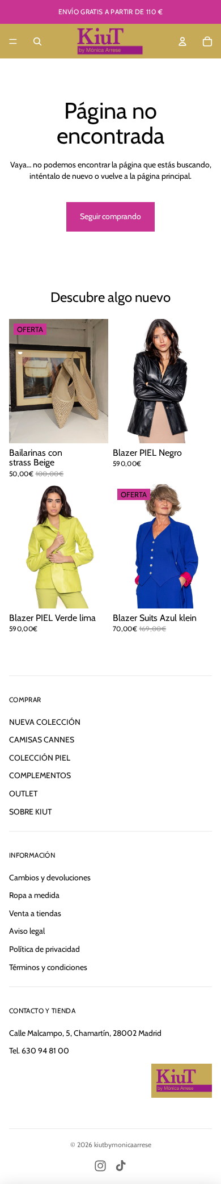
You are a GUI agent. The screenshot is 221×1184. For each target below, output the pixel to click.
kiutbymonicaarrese (122, 1144)
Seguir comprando (110, 216)
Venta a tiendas (35, 913)
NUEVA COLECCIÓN (44, 722)
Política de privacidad (44, 949)
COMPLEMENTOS (40, 775)
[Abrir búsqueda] (37, 41)
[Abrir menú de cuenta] (182, 41)
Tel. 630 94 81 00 (39, 1051)
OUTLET (23, 793)
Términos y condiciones (48, 967)
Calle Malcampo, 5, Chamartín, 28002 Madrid (85, 1033)
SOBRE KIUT (30, 812)
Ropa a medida (34, 895)
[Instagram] (100, 1166)
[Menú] (13, 41)
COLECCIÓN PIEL (39, 758)
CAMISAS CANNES (41, 739)
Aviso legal (27, 931)
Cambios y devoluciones (50, 877)
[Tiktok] (121, 1166)
